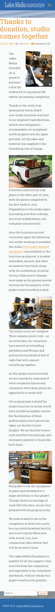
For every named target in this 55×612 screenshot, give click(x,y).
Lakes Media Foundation (30, 605)
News (26, 43)
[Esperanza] (23, 5)
